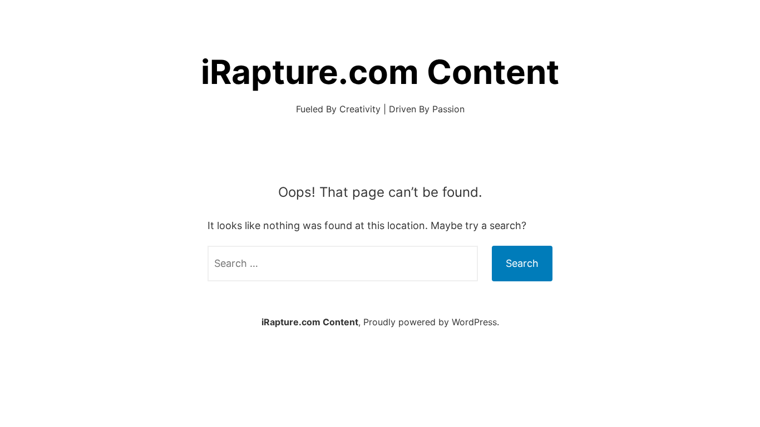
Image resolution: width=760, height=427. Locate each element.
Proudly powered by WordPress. (431, 321)
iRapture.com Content (380, 72)
